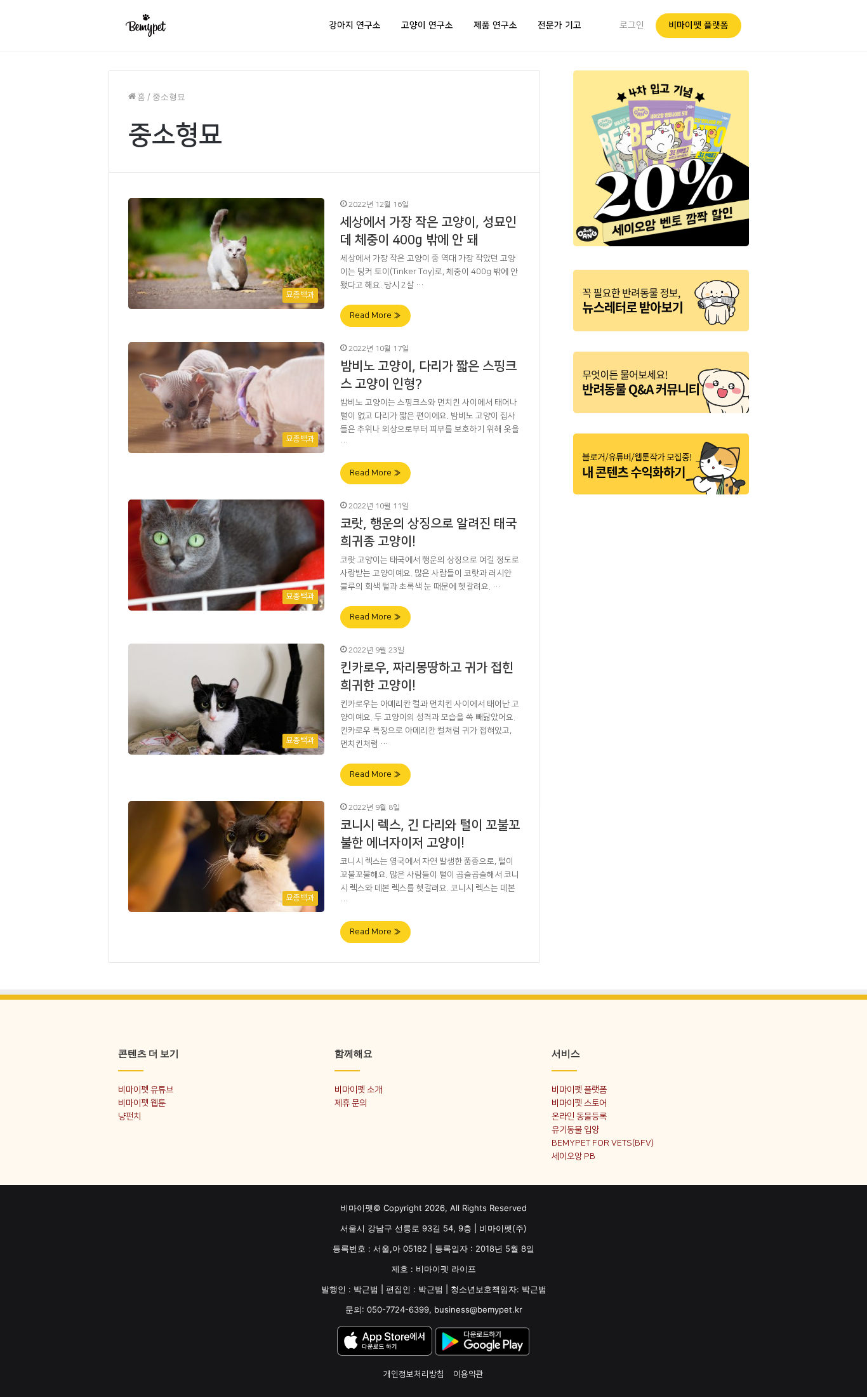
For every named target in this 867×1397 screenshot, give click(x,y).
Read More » (375, 315)
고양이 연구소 (427, 25)
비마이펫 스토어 (579, 1103)
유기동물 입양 (575, 1129)
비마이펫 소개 (358, 1089)
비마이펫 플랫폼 (698, 25)
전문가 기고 (559, 25)
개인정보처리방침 (413, 1374)
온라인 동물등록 (579, 1116)
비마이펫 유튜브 (145, 1089)
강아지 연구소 (355, 25)
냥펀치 (129, 1116)
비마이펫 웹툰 (142, 1103)
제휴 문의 (350, 1103)
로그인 (631, 25)
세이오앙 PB (573, 1156)
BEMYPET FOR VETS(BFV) (603, 1143)
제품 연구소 (495, 25)
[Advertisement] (661, 696)
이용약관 (468, 1374)
